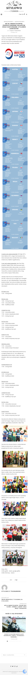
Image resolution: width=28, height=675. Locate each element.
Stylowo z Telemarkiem (15, 30)
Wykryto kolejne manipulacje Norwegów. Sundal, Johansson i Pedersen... (14, 636)
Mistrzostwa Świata (8, 21)
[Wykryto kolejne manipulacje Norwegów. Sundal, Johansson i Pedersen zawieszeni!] (14, 624)
